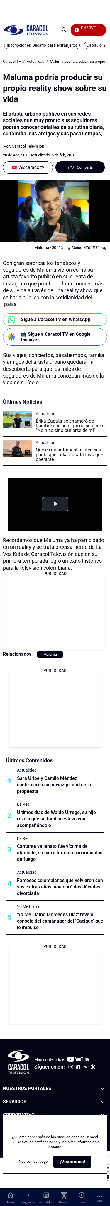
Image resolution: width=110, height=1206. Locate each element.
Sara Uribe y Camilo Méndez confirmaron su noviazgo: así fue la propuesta (54, 784)
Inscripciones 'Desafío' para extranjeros (42, 45)
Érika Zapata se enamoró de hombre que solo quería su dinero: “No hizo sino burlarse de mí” (71, 425)
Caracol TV (12, 61)
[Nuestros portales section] (102, 1089)
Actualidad (35, 61)
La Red (23, 804)
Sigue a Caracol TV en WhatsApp (55, 319)
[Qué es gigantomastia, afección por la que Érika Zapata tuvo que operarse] (17, 448)
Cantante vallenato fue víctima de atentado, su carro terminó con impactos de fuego (59, 852)
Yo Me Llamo (28, 906)
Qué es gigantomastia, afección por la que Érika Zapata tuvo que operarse (69, 454)
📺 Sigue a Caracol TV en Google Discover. (56, 337)
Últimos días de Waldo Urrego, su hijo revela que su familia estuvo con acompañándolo (56, 819)
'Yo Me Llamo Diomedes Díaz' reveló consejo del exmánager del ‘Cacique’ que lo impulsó (60, 921)
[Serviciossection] (102, 1102)
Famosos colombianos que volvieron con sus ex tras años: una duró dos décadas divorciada (60, 887)
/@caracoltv (31, 167)
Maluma (50, 654)
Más (99, 1200)
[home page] (26, 30)
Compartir (85, 167)
